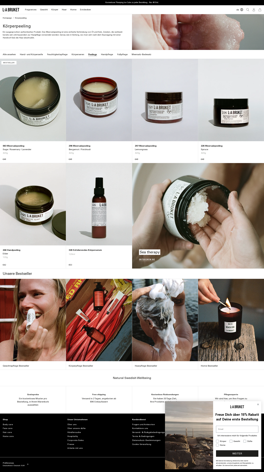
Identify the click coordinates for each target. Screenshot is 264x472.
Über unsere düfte (76, 428)
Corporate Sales (75, 440)
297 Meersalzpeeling (145, 146)
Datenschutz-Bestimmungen (146, 440)
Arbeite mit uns (75, 448)
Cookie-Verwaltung (141, 444)
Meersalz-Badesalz (141, 54)
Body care (8, 424)
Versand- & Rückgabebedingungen (149, 432)
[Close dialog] (258, 404)
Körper (54, 9)
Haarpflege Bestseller (146, 365)
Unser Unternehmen (77, 420)
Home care (8, 436)
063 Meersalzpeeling (13, 146)
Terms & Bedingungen (143, 436)
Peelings (92, 54)
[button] (30, 9)
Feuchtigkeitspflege (57, 54)
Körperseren (78, 54)
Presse (70, 444)
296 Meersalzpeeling (79, 146)
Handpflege (107, 54)
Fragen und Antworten (143, 424)
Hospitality (72, 436)
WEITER (237, 453)
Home (73, 9)
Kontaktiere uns (140, 428)
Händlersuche (74, 432)
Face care (7, 428)
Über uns (72, 424)
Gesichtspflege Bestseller (16, 365)
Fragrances (30, 9)
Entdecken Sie (147, 259)
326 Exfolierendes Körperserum (85, 250)
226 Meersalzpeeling (211, 146)
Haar (64, 9)
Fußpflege (122, 54)
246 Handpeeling (11, 250)
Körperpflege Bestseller (81, 365)
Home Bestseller (209, 365)
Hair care (7, 432)
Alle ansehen (9, 54)
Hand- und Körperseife (31, 54)
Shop (5, 420)
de (237, 9)
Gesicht (44, 9)
